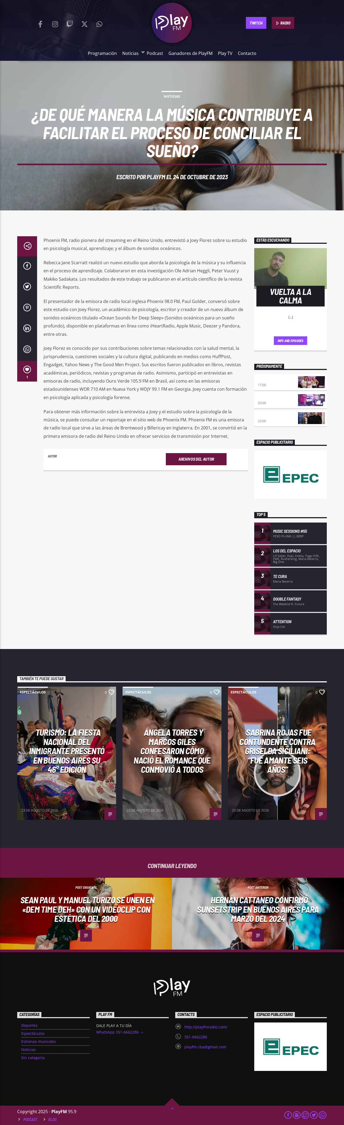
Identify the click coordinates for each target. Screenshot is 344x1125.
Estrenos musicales (38, 1041)
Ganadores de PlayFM (191, 53)
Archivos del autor (196, 458)
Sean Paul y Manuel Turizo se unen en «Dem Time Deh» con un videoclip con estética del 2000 (87, 909)
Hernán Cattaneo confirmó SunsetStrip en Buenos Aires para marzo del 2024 (258, 909)
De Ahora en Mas (272, 379)
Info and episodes (290, 340)
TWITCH (256, 22)
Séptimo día (268, 397)
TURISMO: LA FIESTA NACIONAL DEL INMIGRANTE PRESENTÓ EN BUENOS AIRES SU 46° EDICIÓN (67, 750)
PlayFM (156, 177)
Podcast (155, 53)
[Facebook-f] (40, 23)
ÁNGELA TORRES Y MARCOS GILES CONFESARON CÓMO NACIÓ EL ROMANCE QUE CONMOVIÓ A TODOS (172, 750)
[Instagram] (55, 23)
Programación (102, 53)
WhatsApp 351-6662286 (118, 1032)
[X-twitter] (84, 23)
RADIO (285, 22)
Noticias (130, 53)
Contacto (247, 53)
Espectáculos (33, 692)
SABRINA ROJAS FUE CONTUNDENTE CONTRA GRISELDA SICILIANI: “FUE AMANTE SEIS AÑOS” (277, 750)
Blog (52, 1119)
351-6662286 (195, 1036)
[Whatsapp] (99, 23)
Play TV (225, 53)
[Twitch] (70, 23)
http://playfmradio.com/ (205, 1026)
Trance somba (270, 415)
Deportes (29, 1025)
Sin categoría (33, 1057)
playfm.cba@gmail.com (205, 1046)
